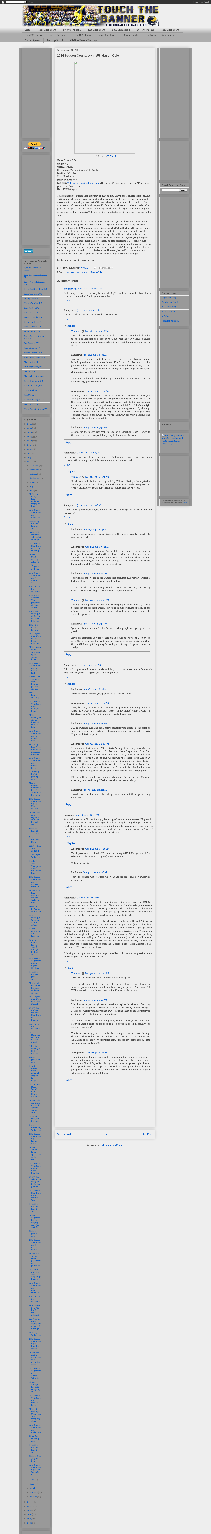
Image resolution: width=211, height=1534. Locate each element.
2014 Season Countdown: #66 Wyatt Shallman (35, 963)
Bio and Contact (131, 35)
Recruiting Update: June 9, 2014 (34, 1208)
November (35, 469)
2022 (29, 441)
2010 (29, 1514)
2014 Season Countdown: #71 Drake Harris (35, 1245)
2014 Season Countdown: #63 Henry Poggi (35, 763)
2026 (29, 424)
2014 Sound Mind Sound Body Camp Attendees (35, 1090)
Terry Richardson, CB (34, 317)
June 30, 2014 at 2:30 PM (89, 897)
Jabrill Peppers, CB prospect (33, 269)
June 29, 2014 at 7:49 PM (97, 703)
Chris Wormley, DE (33, 303)
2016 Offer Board (121, 30)
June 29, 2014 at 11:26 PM (97, 849)
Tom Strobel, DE (31, 308)
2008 (29, 1523)
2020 (29, 449)
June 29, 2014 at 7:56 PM (97, 391)
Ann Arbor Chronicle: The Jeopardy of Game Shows (35, 601)
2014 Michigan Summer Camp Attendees (35, 920)
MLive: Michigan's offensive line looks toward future (35, 721)
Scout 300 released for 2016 (34, 1119)
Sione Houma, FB (32, 331)
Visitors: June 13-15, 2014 (35, 1060)
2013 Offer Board (34, 35)
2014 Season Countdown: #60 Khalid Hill (35, 668)
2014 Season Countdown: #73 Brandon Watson (35, 1344)
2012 (29, 1506)
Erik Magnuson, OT (33, 294)
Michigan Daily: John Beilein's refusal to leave (34, 500)
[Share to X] (105, 268)
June (32, 491)
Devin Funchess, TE (33, 322)
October (33, 474)
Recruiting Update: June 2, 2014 (34, 1449)
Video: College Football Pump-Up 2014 (34, 1387)
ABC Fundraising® (167, 444)
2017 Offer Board (96, 30)
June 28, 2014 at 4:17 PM (89, 505)
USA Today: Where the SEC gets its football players (35, 1182)
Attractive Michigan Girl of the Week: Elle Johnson (35, 616)
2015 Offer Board (145, 30)
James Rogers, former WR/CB (34, 337)
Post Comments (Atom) (111, 1145)
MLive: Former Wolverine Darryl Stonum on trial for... (35, 789)
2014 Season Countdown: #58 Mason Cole (35, 578)
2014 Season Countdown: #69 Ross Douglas (35, 1168)
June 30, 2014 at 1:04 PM (95, 723)
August (33, 482)
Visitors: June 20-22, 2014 (34, 831)
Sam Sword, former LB (34, 357)
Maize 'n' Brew (168, 311)
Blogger (184, 502)
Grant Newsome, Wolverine (35, 1128)
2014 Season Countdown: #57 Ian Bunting (35, 547)
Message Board (55, 40)
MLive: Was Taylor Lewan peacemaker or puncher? (35, 1259)
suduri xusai (70, 288)
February (34, 1492)
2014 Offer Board (170, 30)
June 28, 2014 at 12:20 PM (89, 288)
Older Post (146, 1134)
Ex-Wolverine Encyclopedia (161, 35)
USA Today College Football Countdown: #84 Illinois (35, 1014)
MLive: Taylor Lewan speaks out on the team (35, 1153)
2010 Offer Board (107, 35)
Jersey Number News (34, 840)
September (35, 478)
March (33, 1488)
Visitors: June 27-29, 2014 (34, 695)
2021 (29, 445)
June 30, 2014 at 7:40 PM (95, 623)
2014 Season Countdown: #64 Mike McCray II (35, 804)
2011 (29, 1510)
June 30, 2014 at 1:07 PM (95, 573)
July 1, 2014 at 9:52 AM (96, 1052)
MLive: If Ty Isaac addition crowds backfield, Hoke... (34, 896)
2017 (29, 453)
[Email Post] (95, 268)
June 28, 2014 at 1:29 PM (89, 452)
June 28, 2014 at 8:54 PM (95, 529)
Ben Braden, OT (31, 343)
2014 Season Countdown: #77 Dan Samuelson (35, 1470)
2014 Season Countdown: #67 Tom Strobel (35, 1000)
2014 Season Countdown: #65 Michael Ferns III (35, 882)
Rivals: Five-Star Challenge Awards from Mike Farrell (35, 867)
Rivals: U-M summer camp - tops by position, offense (34, 683)
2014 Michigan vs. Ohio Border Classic (34, 1037)
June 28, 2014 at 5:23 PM (89, 665)
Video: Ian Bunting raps (34, 1439)
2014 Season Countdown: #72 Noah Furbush (35, 1288)
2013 (29, 1502)
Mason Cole (96, 272)
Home (28, 30)
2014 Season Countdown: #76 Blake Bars (35, 1429)
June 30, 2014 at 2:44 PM (97, 744)
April (32, 1484)
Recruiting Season (170, 321)
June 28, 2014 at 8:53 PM (95, 689)
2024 (29, 432)
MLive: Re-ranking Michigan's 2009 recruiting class (35, 1415)
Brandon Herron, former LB (35, 276)
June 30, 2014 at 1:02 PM (95, 872)
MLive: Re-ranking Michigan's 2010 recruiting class (35, 1358)
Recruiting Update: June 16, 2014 (34, 976)
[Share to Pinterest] (111, 268)
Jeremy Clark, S (31, 298)
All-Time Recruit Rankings (83, 40)
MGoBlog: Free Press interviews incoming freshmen (35, 750)
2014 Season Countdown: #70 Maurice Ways (35, 1195)
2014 (29, 462)
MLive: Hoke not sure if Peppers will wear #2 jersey (35, 988)
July (32, 486)
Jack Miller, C (30, 395)
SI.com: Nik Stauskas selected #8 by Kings (35, 536)
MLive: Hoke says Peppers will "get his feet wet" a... (34, 818)
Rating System (32, 40)
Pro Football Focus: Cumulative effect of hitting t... (35, 1324)
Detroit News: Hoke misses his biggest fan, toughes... (35, 1073)
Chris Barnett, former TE (35, 409)
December (34, 465)
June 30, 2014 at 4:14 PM (97, 600)
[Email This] (100, 268)
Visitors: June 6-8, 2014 (34, 1234)
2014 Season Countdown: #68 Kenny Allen (35, 1139)
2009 (29, 1518)
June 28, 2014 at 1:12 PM (88, 310)
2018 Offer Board (72, 30)
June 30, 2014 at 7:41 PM (95, 790)
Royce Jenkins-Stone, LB (35, 289)
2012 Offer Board (58, 35)
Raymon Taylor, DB (33, 385)
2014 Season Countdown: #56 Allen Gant (35, 514)
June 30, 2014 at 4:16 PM (97, 973)
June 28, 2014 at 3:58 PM (97, 331)
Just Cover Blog (169, 307)
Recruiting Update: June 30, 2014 (34, 525)
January (33, 1496)
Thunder (76, 331)
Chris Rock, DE (31, 390)
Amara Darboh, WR (33, 353)
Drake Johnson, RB (32, 327)
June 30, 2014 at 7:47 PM (95, 1000)
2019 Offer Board (47, 30)
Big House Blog (169, 297)
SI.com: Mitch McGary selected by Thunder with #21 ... (35, 562)
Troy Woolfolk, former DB (34, 283)
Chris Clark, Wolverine (35, 856)
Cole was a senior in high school (83, 183)
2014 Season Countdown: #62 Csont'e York (35, 736)
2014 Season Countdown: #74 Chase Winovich (35, 1373)
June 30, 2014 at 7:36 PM (95, 427)
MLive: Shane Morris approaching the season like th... (35, 653)
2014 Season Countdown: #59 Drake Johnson (35, 639)
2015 (29, 457)
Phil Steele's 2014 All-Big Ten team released (34, 1310)
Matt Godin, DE (31, 362)
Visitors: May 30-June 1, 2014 (35, 1459)
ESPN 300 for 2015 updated (35, 848)
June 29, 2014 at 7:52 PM (97, 547)
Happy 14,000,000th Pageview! (35, 933)
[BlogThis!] (103, 268)
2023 (29, 436)
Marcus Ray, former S (34, 376)
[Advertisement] (35, 92)
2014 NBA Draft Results (33, 627)
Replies (71, 325)
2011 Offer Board (83, 35)
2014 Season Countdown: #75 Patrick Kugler (35, 1400)
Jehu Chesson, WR (32, 348)
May (32, 1480)
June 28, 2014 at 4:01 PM (97, 477)
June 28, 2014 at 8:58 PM (95, 355)
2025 (29, 428)
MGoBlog (166, 316)
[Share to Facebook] (108, 268)
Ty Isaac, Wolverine (35, 1334)
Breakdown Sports (170, 302)
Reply (67, 300)
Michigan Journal (114, 156)
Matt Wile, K (29, 371)
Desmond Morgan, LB (34, 400)
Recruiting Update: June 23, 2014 (34, 775)
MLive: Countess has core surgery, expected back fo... (34, 1221)
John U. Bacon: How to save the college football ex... (34, 947)
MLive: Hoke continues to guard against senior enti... (34, 1106)
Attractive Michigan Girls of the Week (34, 1050)
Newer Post (64, 1134)
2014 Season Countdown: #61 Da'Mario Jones (35, 706)
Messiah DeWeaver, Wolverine (35, 909)
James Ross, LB (31, 312)
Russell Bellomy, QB (33, 381)
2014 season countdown (76, 272)
